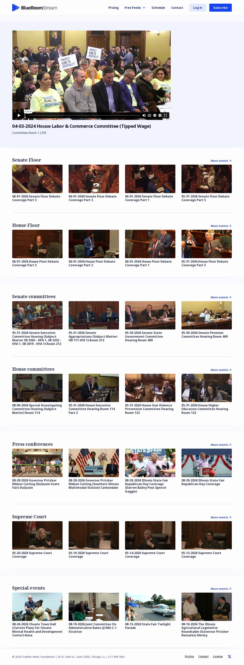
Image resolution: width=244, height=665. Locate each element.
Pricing (113, 8)
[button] (135, 7)
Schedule (158, 8)
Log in (197, 8)
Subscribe (220, 8)
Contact (177, 8)
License (218, 656)
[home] (34, 7)
